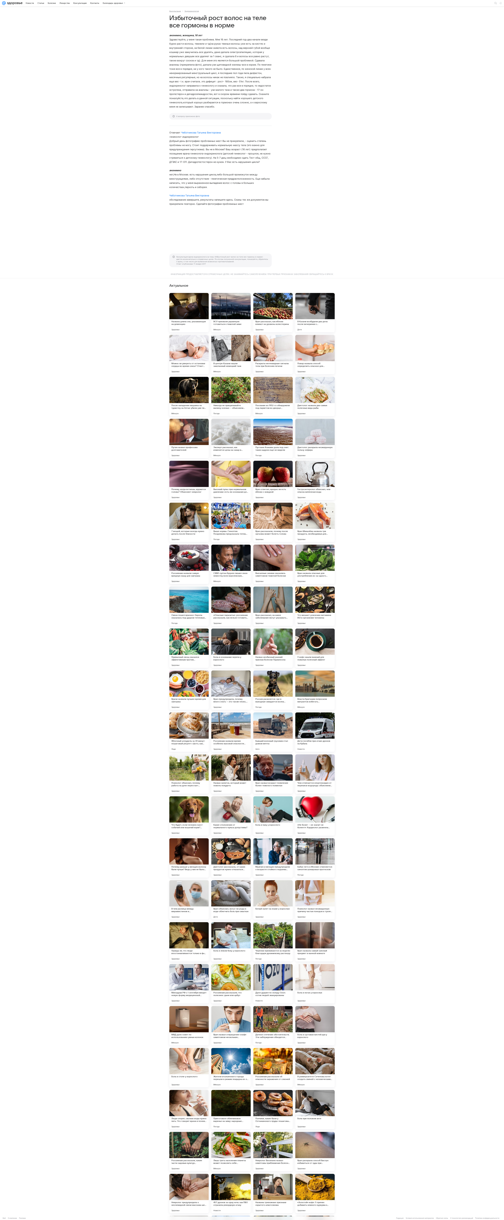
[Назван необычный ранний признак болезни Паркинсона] (273, 648)
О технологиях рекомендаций (461, 1218)
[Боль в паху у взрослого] (273, 816)
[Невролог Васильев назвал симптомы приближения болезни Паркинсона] (273, 1151)
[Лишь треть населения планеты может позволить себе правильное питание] (231, 1151)
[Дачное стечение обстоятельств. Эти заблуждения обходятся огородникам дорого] (273, 1025)
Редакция (400, 1218)
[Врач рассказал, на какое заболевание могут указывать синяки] (273, 606)
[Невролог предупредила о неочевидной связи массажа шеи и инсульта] (189, 1193)
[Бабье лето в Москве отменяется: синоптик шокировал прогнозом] (315, 858)
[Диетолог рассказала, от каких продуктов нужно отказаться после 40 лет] (231, 858)
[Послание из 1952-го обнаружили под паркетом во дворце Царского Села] (273, 396)
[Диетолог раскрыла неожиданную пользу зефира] (315, 438)
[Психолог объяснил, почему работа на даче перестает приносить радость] (189, 774)
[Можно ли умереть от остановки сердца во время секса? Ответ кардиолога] (189, 354)
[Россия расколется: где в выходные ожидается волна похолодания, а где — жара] (273, 690)
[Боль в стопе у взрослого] (189, 1067)
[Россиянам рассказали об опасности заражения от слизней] (273, 1067)
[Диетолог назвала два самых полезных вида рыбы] (315, 396)
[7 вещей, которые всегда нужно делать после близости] (189, 522)
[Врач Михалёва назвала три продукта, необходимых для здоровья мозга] (315, 522)
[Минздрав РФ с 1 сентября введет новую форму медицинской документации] (189, 983)
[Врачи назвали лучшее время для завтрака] (189, 690)
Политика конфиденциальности (487, 1218)
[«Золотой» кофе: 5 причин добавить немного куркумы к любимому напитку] (315, 1193)
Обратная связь (442, 1218)
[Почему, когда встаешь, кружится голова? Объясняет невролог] (189, 480)
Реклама (22, 1218)
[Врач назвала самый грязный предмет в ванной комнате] (315, 942)
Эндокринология (192, 11)
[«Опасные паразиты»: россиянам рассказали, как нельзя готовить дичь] (231, 606)
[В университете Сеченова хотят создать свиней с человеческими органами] (315, 1067)
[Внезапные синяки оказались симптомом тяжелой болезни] (273, 564)
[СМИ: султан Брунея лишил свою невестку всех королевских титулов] (231, 564)
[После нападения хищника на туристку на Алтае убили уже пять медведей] (189, 396)
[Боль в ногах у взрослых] (315, 983)
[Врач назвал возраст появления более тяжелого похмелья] (273, 774)
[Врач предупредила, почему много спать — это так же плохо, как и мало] (231, 690)
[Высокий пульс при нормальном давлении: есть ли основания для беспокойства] (231, 480)
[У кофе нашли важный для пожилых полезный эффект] (315, 648)
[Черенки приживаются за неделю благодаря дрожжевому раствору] (273, 942)
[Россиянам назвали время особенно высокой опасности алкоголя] (231, 732)
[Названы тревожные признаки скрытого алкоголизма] (273, 1193)
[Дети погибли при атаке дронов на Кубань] (315, 732)
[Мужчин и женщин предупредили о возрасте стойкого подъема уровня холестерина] (273, 858)
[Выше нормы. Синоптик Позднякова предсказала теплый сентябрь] (231, 522)
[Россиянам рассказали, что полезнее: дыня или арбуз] (231, 983)
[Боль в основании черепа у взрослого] (231, 648)
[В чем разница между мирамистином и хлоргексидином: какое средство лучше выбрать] (189, 900)
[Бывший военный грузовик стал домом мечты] (273, 732)
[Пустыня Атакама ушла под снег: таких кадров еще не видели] (273, 438)
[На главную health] (14, 3)
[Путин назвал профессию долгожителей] (189, 438)
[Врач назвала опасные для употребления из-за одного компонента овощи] (315, 564)
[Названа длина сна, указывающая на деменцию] (189, 312)
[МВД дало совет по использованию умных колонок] (189, 1025)
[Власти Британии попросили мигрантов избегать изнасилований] (315, 690)
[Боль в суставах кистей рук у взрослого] (315, 1025)
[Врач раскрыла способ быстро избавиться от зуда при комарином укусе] (315, 1151)
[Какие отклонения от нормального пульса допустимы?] (231, 816)
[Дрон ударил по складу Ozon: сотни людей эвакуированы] (273, 983)
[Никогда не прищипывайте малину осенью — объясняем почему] (231, 396)
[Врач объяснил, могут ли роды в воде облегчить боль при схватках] (231, 900)
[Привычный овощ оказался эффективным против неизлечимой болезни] (189, 648)
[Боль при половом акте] (315, 1109)
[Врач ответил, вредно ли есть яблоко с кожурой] (273, 480)
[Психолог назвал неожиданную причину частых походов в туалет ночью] (315, 900)
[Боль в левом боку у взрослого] (231, 942)
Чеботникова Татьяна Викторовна (201, 132)
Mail (4, 1218)
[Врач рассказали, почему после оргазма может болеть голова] (273, 522)
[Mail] (4, 3)
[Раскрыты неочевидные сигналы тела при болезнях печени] (273, 354)
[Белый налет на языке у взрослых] (273, 900)
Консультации (175, 11)
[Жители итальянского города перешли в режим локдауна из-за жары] (231, 1067)
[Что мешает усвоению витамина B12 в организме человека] (315, 606)
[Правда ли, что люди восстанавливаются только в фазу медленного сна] (189, 942)
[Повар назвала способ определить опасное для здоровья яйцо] (315, 354)
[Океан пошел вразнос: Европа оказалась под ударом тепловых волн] (189, 606)
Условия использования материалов (420, 1218)
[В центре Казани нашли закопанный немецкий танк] (231, 354)
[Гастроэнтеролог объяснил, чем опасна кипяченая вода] (315, 480)
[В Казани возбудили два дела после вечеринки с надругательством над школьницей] (315, 312)
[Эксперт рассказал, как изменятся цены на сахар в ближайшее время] (231, 438)
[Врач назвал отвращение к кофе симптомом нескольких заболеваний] (231, 1025)
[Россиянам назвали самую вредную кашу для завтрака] (189, 564)
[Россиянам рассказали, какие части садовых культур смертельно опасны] (189, 1151)
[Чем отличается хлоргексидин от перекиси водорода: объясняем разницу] (315, 774)
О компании (12, 1218)
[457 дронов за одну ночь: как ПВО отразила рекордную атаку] (231, 1193)
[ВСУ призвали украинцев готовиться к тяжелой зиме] (231, 312)
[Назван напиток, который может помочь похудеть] (231, 774)
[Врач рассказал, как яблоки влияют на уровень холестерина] (273, 312)
